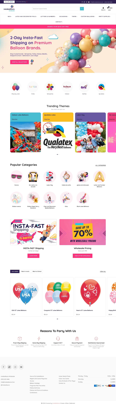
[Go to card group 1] (57, 154)
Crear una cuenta (64, 378)
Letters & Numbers (48, 16)
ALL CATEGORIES (101, 165)
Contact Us (62, 383)
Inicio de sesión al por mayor (67, 381)
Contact (59, 22)
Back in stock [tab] (25, 271)
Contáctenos (33, 392)
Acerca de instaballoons (37, 376)
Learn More (33, 256)
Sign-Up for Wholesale (82, 256)
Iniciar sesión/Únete (64, 376)
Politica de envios (35, 388)
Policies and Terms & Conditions (39, 390)
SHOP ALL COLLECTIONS (19, 62)
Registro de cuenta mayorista (38, 378)
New (9, 16)
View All (103, 271)
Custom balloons (87, 16)
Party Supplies (104, 16)
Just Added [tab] (15, 271)
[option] (58, 26)
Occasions (63, 16)
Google (84, 2)
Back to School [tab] (37, 271)
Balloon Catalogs (35, 383)
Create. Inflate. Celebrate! (63, 403)
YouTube (21, 367)
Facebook (3, 367)
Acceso (32, 381)
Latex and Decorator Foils (25, 16)
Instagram (15, 367)
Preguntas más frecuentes (37, 385)
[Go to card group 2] (58, 154)
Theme (74, 16)
